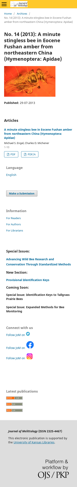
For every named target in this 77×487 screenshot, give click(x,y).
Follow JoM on (16, 335)
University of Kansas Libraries (34, 442)
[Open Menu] (4, 4)
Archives (22, 13)
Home (8, 13)
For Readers (13, 218)
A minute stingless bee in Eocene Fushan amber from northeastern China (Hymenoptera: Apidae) (38, 134)
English (11, 175)
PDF (12, 154)
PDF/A (31, 154)
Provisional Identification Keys (27, 280)
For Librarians (14, 230)
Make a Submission (21, 193)
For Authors (13, 224)
